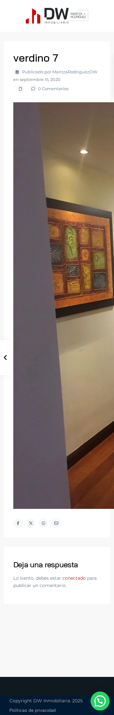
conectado (74, 578)
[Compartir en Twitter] (30, 523)
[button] (100, 701)
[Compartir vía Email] (56, 523)
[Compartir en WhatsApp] (43, 523)
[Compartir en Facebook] (18, 523)
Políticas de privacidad (33, 710)
